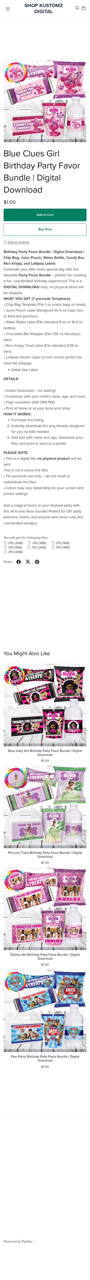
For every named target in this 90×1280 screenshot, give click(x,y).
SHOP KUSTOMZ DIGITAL (43, 9)
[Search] (77, 8)
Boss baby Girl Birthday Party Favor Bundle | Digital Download (45, 753)
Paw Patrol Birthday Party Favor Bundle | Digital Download (45, 1059)
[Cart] (85, 8)
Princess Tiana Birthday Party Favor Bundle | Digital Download (45, 855)
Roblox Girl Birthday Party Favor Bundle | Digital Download (45, 957)
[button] (33, 1242)
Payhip (27, 1241)
